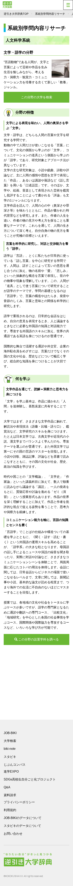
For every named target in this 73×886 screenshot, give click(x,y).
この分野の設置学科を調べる (38, 639)
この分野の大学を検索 (36, 97)
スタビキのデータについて (22, 825)
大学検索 (10, 740)
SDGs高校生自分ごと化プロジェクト (30, 779)
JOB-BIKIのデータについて (22, 818)
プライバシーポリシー (19, 802)
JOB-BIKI (10, 733)
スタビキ (10, 756)
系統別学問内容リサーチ (50, 13)
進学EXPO (11, 771)
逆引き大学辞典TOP (16, 13)
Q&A (7, 787)
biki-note (10, 748)
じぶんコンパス (15, 764)
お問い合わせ (13, 833)
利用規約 (10, 810)
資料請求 (10, 795)
